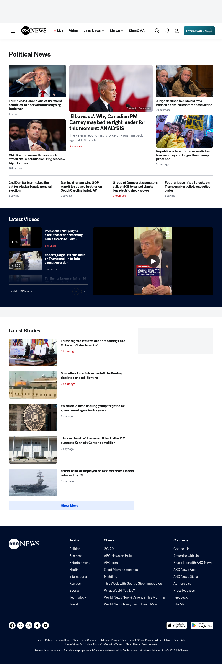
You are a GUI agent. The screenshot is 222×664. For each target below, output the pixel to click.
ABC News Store (185, 576)
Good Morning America (121, 569)
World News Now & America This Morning (134, 597)
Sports (74, 590)
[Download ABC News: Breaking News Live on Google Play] (202, 625)
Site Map (179, 604)
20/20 (109, 549)
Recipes (75, 583)
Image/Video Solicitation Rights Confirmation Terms (93, 644)
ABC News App (184, 569)
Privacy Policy (44, 640)
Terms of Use (62, 640)
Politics (74, 549)
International (78, 576)
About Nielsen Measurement (141, 644)
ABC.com (111, 563)
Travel (73, 604)
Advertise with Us (186, 556)
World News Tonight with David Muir (130, 604)
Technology (77, 597)
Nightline (110, 576)
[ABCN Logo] (33, 31)
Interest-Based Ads (174, 640)
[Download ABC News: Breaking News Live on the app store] (176, 625)
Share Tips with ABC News (192, 563)
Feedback (180, 597)
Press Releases (184, 590)
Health (74, 569)
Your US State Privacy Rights (145, 640)
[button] (13, 30)
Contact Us (181, 549)
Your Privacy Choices (84, 640)
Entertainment (79, 563)
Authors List (182, 583)
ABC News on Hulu (118, 556)
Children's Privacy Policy (113, 640)
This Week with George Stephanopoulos (133, 583)
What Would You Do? (119, 590)
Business (75, 556)
